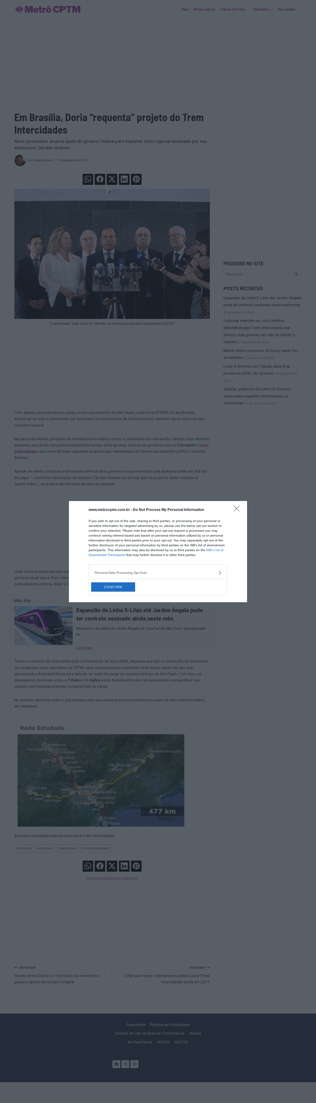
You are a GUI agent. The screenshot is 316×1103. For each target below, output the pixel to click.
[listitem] (158, 572)
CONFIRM (113, 587)
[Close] (238, 510)
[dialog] (158, 551)
